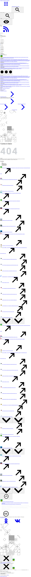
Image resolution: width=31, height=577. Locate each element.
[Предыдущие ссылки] (6, 321)
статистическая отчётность (23, 86)
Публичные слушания (26, 63)
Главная (3, 502)
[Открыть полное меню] (6, 72)
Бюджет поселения (11, 65)
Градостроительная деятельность (16, 59)
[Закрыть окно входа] (6, 558)
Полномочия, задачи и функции (8, 68)
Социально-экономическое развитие (15, 64)
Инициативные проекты (3, 76)
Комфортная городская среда (10, 60)
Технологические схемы (8, 66)
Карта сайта (3, 503)
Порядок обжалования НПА (17, 65)
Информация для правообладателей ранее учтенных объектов (22, 76)
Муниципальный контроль (9, 63)
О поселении (5, 61)
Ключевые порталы (4, 164)
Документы (12, 502)
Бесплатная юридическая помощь (9, 79)
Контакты (19, 502)
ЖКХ (21, 59)
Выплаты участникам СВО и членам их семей (6, 59)
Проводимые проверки (16, 63)
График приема (11, 86)
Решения (4, 89)
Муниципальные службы (17, 79)
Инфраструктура (4, 163)
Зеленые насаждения (25, 59)
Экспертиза (16, 66)
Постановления (23, 65)
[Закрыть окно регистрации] (6, 567)
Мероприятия (4, 88)
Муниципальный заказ (3, 63)
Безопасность (26, 502)
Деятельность (8, 502)
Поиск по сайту (2, 12)
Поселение (2, 58)
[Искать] (18, 10)
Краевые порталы (4, 165)
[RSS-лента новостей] (6, 31)
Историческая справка (3, 60)
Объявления (7, 88)
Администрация (7, 86)
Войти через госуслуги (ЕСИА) (6, 562)
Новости (1, 88)
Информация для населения (10, 76)
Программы (21, 63)
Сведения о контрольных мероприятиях (5, 64)
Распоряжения (27, 65)
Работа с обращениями (16, 86)
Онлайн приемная (2, 86)
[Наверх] (6, 496)
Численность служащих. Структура (16, 68)
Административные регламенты (4, 65)
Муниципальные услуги (23, 79)
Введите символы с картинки (4, 571)
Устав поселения (13, 66)
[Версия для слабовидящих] (6, 22)
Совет (24, 502)
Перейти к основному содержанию (4, 0)
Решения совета (2, 66)
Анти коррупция (2, 79)
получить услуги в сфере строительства (12, 61)
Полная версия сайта (3, 517)
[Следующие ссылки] (18, 321)
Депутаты (1, 89)
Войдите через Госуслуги (3, 576)
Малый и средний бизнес (17, 60)
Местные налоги (23, 60)
